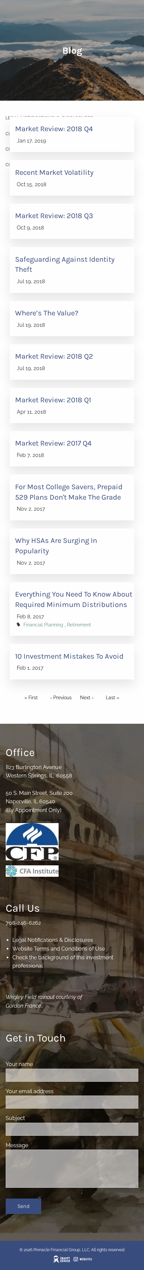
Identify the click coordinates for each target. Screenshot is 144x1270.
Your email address (55, 1091)
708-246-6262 (23, 923)
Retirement (79, 624)
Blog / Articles (24, 102)
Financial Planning (43, 624)
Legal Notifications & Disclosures (52, 940)
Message (43, 1145)
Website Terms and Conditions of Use (58, 949)
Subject (41, 1118)
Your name (45, 1064)
